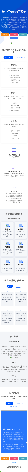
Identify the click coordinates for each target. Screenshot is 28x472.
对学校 (9, 286)
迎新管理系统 (12, 19)
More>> (14, 38)
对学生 (18, 286)
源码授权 (23, 34)
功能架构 (9, 403)
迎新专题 (14, 462)
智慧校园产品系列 (14, 406)
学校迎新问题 (8, 57)
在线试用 (5, 34)
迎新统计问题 (20, 57)
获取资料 (14, 34)
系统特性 (19, 403)
